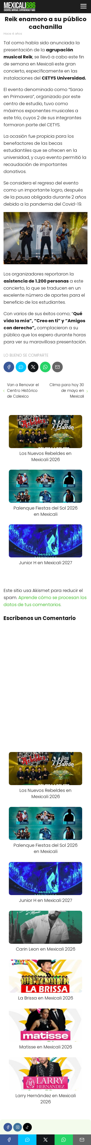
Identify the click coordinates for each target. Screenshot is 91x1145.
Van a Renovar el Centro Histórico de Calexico (23, 390)
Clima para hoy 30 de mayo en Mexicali (66, 390)
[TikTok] (27, 1127)
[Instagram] (17, 1127)
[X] (33, 367)
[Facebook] (9, 367)
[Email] (57, 367)
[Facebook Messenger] (21, 367)
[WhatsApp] (45, 367)
